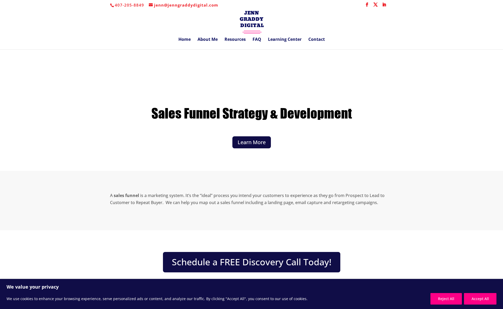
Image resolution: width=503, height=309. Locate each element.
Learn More (252, 142)
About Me (208, 39)
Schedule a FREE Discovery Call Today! (251, 262)
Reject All (446, 298)
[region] (251, 294)
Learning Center (285, 39)
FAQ (257, 39)
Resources (235, 39)
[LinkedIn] (384, 6)
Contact (316, 39)
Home (184, 39)
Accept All (480, 298)
